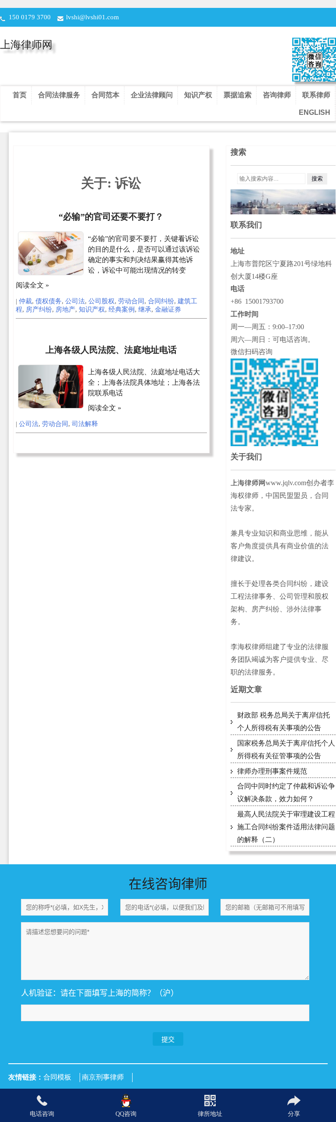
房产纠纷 (39, 309)
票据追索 (238, 95)
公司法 (75, 301)
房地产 (65, 309)
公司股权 (101, 301)
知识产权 (198, 95)
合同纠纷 (161, 301)
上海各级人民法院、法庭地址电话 (111, 350)
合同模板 (57, 1077)
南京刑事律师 (103, 1077)
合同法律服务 (59, 95)
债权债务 (48, 301)
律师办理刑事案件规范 (272, 771)
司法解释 (85, 423)
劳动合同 (131, 301)
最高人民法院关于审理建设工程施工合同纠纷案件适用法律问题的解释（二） (286, 826)
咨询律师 (277, 95)
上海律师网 (26, 44)
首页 (20, 95)
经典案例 (121, 309)
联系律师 (316, 95)
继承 (144, 309)
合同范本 (105, 95)
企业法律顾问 (152, 95)
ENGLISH (314, 112)
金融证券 (168, 309)
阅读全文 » (32, 285)
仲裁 (25, 301)
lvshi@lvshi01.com (92, 17)
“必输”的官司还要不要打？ (111, 216)
